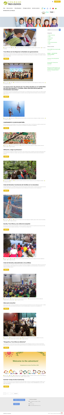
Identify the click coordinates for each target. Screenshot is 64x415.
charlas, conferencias (14, 298)
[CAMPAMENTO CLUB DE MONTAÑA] (14, 108)
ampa (15, 180)
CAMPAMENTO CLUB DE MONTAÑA (14, 122)
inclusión (27, 180)
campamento (19, 118)
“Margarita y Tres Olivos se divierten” (14, 342)
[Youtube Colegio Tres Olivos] (53, 8)
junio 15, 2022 (6, 337)
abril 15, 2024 (6, 118)
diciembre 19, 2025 (7, 47)
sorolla (4, 220)
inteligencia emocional (23, 47)
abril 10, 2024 (6, 145)
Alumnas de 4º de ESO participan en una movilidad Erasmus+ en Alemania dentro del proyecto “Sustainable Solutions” (53, 68)
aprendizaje (22, 145)
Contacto (57, 1)
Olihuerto (42, 145)
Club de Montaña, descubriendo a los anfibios (17, 262)
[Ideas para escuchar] (19, 285)
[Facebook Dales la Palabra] (50, 8)
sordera (13, 299)
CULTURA (17, 82)
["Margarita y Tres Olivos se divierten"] (19, 324)
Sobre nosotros (10, 8)
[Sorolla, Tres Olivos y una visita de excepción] (12, 206)
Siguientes (16, 393)
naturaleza (42, 118)
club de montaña (23, 118)
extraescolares (24, 82)
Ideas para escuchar (9, 303)
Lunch (49, 40)
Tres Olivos (17, 338)
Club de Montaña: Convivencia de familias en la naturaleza (21, 185)
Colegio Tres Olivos (8, 83)
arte (14, 82)
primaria (39, 47)
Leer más (6, 58)
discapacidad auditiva (32, 298)
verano (20, 376)
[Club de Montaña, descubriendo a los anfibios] (19, 245)
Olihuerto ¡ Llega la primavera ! (12, 149)
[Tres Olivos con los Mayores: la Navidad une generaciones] (19, 37)
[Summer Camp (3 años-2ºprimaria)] (24, 362)
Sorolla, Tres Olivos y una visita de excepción (16, 224)
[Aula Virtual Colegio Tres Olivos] (56, 8)
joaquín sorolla (36, 219)
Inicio (4, 8)
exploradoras (26, 258)
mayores (36, 47)
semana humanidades (41, 219)
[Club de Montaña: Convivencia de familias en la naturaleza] (19, 169)
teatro (14, 338)
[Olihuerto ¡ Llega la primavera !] (19, 138)
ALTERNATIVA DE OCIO (18, 375)
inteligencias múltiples (30, 47)
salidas (12, 180)
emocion (20, 82)
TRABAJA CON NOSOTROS (19, 399)
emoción (26, 145)
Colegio (13, 47)
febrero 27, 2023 (7, 298)
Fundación (49, 39)
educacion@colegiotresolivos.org (35, 405)
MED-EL (8, 299)
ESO (18, 219)
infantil (29, 145)
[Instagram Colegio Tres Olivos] (47, 8)
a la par (25, 337)
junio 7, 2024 (6, 82)
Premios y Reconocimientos (14, 145)
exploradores (31, 258)
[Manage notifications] (62, 413)
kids (14, 376)
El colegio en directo (27, 8)
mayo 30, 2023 (6, 180)
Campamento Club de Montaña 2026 (53, 58)
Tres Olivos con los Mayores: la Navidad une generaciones (20, 52)
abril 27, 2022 (6, 375)
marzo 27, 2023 (6, 258)
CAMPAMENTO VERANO (25, 375)
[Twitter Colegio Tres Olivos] (44, 8)
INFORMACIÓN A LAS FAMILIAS (9, 10)
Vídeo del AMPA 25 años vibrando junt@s (53, 49)
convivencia (18, 47)
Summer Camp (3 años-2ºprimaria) (13, 379)
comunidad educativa (30, 118)
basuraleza (16, 258)
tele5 (6, 220)
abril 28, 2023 (6, 219)
